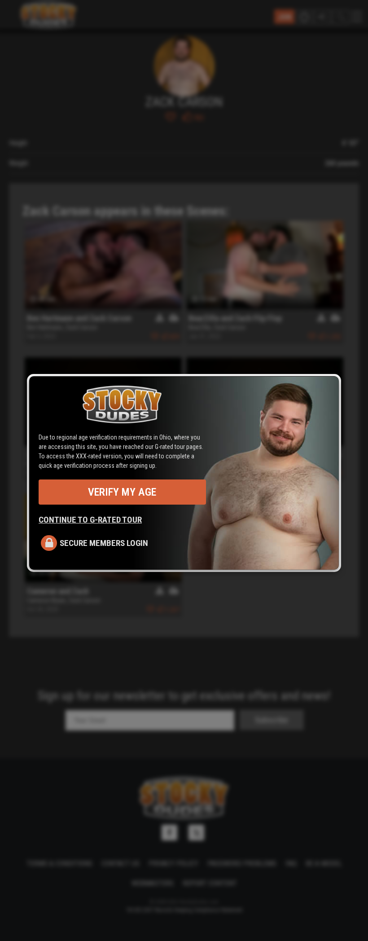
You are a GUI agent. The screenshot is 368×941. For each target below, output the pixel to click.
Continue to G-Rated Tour (90, 519)
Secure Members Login (104, 543)
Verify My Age (122, 492)
